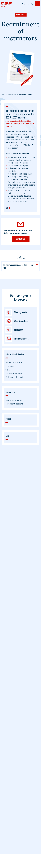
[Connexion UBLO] (2, 852)
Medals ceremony (13, 400)
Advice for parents (13, 362)
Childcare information (15, 377)
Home (3, 94)
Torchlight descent (14, 404)
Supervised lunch (13, 373)
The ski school (11, 94)
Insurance (10, 366)
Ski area (9, 370)
